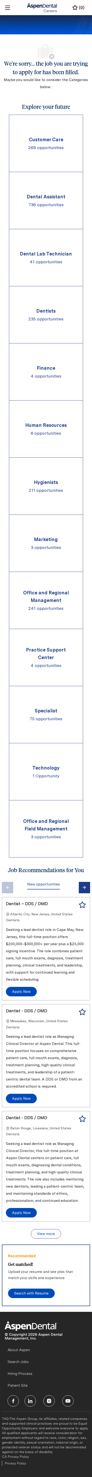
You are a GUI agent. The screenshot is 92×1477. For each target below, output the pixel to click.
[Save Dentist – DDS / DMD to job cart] (82, 905)
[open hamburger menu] (7, 8)
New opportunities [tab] (43, 884)
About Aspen (19, 1350)
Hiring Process (20, 1373)
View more (46, 1234)
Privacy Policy (15, 1463)
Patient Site (18, 1385)
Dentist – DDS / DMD (27, 903)
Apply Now (21, 991)
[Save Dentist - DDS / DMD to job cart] (82, 1012)
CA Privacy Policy (15, 1457)
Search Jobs (18, 1361)
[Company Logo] (42, 7)
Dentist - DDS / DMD (26, 1010)
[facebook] (13, 1401)
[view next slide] (84, 887)
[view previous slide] (7, 887)
